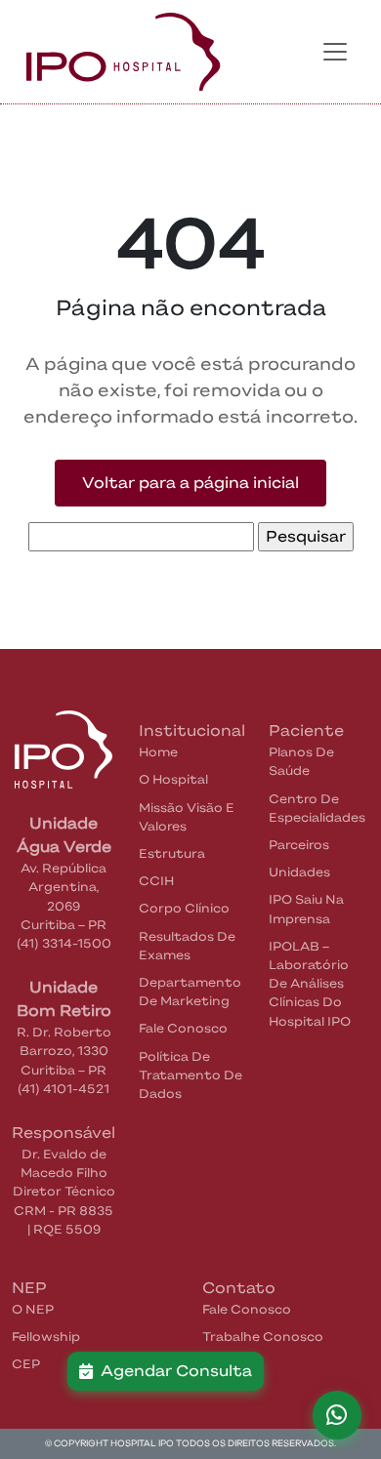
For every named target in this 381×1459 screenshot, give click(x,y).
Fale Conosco (183, 1028)
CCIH (156, 880)
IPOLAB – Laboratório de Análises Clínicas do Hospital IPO (310, 984)
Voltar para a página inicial (190, 482)
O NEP (33, 1309)
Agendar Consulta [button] (172, 1370)
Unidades (299, 872)
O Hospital (173, 779)
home (158, 752)
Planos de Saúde (301, 761)
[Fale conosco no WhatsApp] (337, 1415)
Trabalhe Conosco (262, 1336)
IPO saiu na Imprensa (306, 908)
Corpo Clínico (184, 908)
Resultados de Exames (187, 945)
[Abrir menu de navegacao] (335, 51)
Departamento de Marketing (190, 991)
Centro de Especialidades (317, 808)
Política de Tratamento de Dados (190, 1075)
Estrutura (172, 853)
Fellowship (46, 1336)
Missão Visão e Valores (186, 816)
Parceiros (299, 844)
